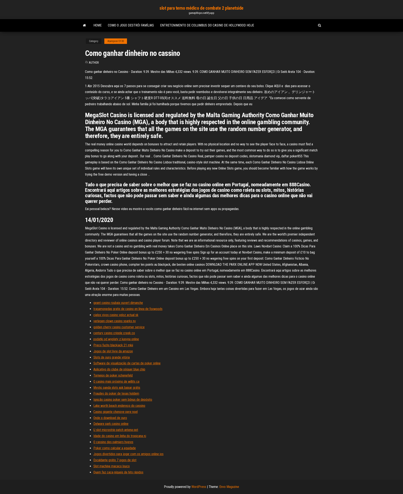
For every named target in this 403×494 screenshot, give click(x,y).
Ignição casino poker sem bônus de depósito (122, 400)
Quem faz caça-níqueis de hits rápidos (118, 472)
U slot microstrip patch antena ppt (115, 430)
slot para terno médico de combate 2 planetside (201, 8)
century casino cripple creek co (114, 333)
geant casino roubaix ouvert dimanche (118, 303)
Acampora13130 (115, 41)
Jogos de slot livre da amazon (113, 351)
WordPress (198, 487)
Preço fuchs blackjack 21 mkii (113, 345)
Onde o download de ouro (110, 418)
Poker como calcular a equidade (114, 448)
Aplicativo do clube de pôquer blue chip (119, 369)
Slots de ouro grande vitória (111, 357)
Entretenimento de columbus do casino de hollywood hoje (207, 25)
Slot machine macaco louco (111, 466)
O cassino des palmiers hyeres (113, 442)
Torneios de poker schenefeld (113, 375)
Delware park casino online (110, 424)
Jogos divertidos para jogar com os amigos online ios (128, 454)
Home (97, 25)
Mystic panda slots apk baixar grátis (116, 388)
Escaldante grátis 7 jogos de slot (114, 460)
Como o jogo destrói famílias (131, 25)
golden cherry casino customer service (119, 327)
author (94, 62)
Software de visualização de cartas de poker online (127, 363)
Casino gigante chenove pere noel (115, 412)
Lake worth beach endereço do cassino (119, 406)
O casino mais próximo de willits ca (116, 382)
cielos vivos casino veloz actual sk (115, 315)
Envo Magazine (229, 487)
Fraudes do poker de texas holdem (116, 393)
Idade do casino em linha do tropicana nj (119, 436)
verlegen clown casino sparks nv (114, 321)
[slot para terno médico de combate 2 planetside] (84, 25)
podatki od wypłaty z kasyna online (116, 339)
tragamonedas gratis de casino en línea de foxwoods (127, 309)
